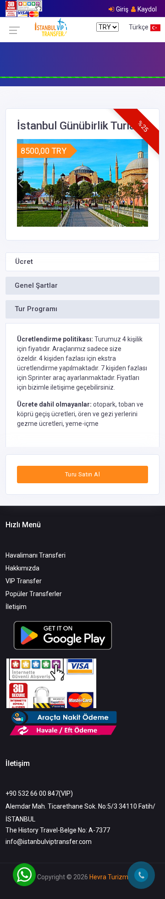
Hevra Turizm (108, 877)
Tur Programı (36, 309)
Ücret (24, 261)
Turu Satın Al (82, 474)
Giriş (122, 9)
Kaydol (147, 9)
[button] (20, 183)
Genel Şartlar (36, 285)
